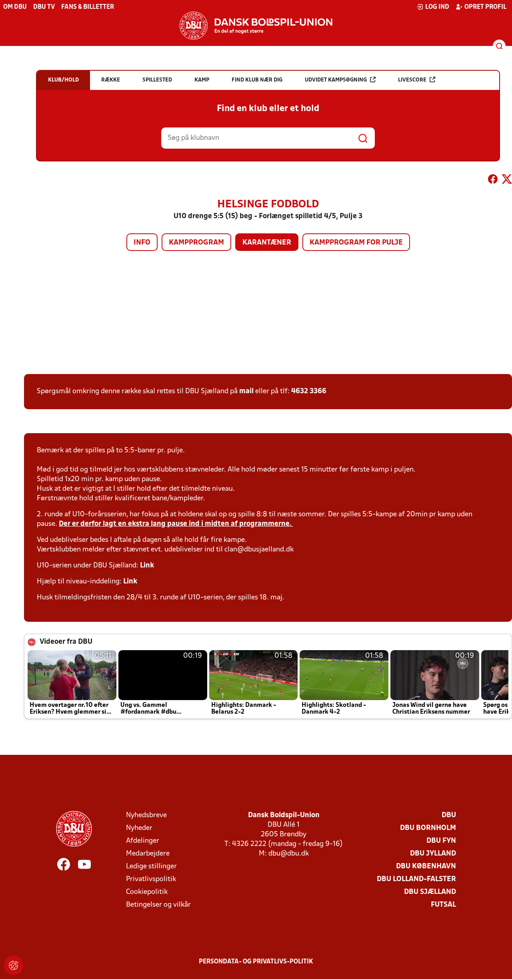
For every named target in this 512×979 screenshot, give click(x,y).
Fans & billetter (87, 7)
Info (142, 242)
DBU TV (44, 7)
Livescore (412, 80)
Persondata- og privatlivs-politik (256, 962)
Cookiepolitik (147, 892)
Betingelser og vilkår (158, 904)
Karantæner (266, 242)
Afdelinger (142, 841)
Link (147, 565)
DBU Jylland (433, 853)
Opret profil (485, 7)
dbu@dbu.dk (288, 853)
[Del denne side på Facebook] (493, 180)
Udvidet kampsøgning (336, 80)
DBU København (426, 866)
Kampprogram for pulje (356, 242)
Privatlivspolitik (151, 879)
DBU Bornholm (428, 828)
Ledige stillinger (151, 866)
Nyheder (139, 828)
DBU (449, 815)
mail (246, 391)
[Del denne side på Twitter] (507, 180)
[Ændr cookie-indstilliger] (13, 965)
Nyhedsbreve (146, 815)
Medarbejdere (148, 853)
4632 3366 (308, 391)
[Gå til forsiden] (256, 26)
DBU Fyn (441, 841)
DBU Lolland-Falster (416, 879)
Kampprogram (196, 242)
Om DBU (15, 7)
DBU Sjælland (430, 892)
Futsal (443, 904)
